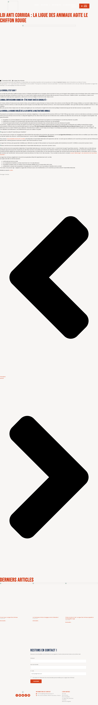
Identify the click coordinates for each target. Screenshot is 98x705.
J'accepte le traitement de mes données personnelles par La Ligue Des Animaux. (53, 677)
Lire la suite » (3, 620)
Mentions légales (66, 701)
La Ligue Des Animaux (69, 5)
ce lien (11, 170)
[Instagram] (17, 695)
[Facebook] (20, 695)
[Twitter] (23, 695)
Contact (74, 7)
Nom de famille (34, 664)
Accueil (37, 5)
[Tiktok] (26, 695)
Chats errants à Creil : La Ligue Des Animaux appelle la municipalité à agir (79, 618)
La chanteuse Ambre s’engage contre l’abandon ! (46, 617)
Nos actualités (56, 5)
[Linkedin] (29, 695)
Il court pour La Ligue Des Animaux (9, 617)
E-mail (32, 671)
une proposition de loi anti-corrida (16, 139)
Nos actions (44, 5)
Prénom (32, 658)
